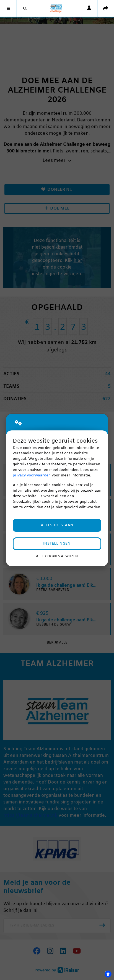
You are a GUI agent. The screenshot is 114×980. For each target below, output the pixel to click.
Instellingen (57, 543)
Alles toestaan (57, 525)
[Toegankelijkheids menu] (108, 974)
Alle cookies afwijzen (57, 556)
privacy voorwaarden (32, 475)
